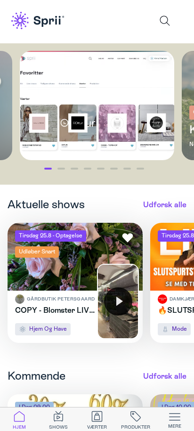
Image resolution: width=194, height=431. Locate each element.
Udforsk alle (164, 204)
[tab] (19, 419)
